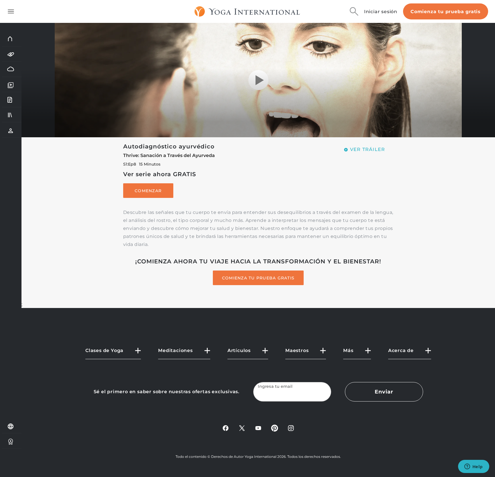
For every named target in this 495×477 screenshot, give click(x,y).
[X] (241, 427)
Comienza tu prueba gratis (445, 11)
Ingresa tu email (275, 386)
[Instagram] (290, 427)
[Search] (354, 11)
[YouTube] (258, 427)
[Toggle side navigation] (11, 11)
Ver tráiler (367, 149)
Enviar (384, 392)
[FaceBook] (225, 427)
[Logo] (247, 11)
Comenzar (148, 190)
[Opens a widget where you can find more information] (473, 467)
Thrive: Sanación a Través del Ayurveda (169, 155)
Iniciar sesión (380, 11)
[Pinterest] (274, 427)
